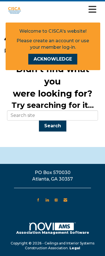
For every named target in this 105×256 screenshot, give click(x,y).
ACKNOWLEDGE (53, 59)
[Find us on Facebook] (38, 200)
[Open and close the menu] (62, 9)
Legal (74, 248)
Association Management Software (52, 232)
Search (52, 125)
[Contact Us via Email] (65, 200)
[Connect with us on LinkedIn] (47, 200)
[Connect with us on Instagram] (56, 200)
